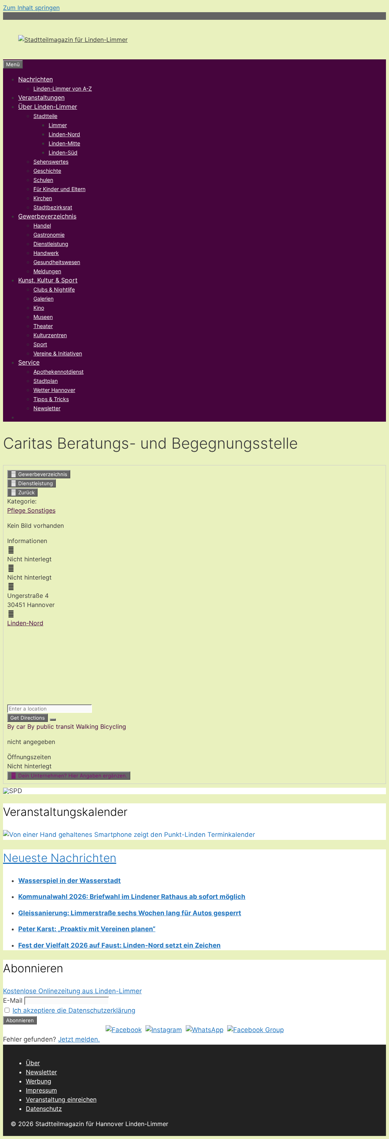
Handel (42, 225)
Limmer (58, 125)
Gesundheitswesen (56, 262)
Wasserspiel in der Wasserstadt (69, 880)
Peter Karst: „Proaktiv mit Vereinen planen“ (86, 929)
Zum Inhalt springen (31, 7)
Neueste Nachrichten (59, 858)
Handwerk (46, 253)
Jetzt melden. (79, 1039)
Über (33, 1063)
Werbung (38, 1081)
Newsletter (46, 408)
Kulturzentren (50, 335)
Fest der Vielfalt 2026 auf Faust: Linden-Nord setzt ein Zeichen (119, 945)
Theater (43, 326)
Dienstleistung (50, 244)
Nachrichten (35, 79)
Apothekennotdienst (58, 371)
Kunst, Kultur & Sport (47, 280)
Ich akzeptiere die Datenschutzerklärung (74, 1010)
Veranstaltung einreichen (61, 1099)
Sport (40, 344)
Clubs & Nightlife (54, 289)
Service (29, 362)
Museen (43, 317)
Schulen (43, 180)
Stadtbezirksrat (52, 207)
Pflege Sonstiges (31, 510)
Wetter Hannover (54, 390)
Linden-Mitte (64, 143)
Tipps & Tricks (51, 399)
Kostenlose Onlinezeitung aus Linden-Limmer (72, 991)
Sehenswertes (50, 161)
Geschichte (47, 170)
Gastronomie (49, 234)
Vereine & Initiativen (57, 353)
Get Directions (27, 718)
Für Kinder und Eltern (59, 189)
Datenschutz (44, 1108)
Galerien (43, 298)
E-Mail (12, 1000)
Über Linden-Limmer (47, 106)
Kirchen (42, 198)
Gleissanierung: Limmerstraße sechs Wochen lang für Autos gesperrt (129, 913)
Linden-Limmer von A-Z (62, 88)
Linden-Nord (64, 134)
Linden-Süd (63, 152)
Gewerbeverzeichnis (47, 216)
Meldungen (47, 271)
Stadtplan (45, 381)
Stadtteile (45, 116)
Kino (38, 307)
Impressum (41, 1090)
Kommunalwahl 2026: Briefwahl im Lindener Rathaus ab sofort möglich (131, 896)
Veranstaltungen (41, 97)
